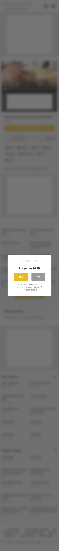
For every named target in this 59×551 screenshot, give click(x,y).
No (38, 276)
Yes (21, 276)
